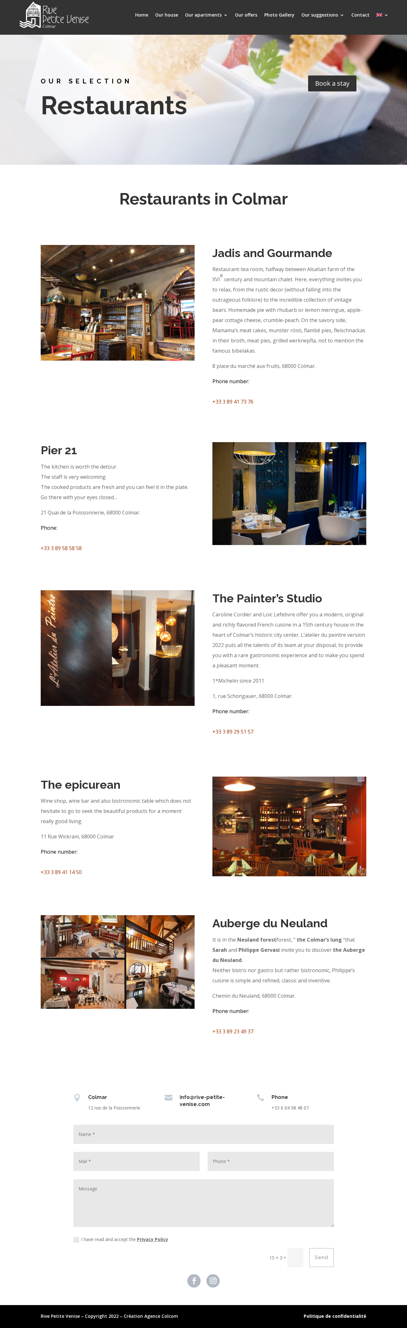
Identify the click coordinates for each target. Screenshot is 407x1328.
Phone (48, 527)
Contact (360, 15)
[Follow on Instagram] (213, 1281)
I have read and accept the (124, 1239)
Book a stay (332, 83)
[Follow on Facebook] (194, 1281)
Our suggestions (319, 15)
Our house (166, 15)
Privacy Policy (152, 1239)
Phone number (230, 381)
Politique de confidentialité (335, 1316)
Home (141, 15)
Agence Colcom (161, 1316)
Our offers (246, 15)
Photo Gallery (279, 15)
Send (321, 1257)
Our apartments (203, 15)
